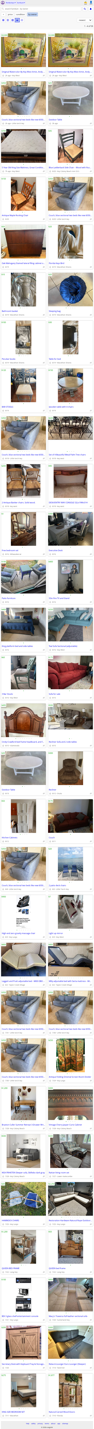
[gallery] (17, 20)
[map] (22, 20)
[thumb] (8, 20)
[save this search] (90, 9)
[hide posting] (43, 75)
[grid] (12, 20)
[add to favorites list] (3, 75)
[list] (3, 20)
